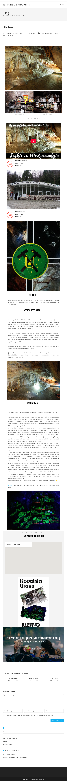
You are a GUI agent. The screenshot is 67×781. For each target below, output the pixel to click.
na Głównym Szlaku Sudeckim (37, 649)
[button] (6, 103)
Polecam (5, 757)
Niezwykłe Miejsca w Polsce (16, 4)
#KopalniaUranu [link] (17, 485)
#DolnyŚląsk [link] (45, 485)
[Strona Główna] (3, 15)
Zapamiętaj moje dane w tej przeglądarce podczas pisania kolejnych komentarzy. (29, 715)
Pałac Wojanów (11, 754)
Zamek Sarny (33, 678)
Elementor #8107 (7, 735)
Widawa (5, 741)
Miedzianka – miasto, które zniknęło (18, 757)
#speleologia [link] (24, 355)
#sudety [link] (44, 353)
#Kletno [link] (10, 485)
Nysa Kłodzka (13, 678)
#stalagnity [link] (45, 355)
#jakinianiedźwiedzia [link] (19, 353)
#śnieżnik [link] (28, 353)
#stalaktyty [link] (35, 355)
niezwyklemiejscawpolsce (14, 33)
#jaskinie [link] (10, 353)
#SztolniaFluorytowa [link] (36, 485)
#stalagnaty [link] (56, 355)
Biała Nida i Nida (7, 744)
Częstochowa (54, 678)
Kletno (23, 15)
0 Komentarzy (10, 35)
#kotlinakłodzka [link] (12, 355)
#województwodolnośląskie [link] (15, 357)
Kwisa (4, 732)
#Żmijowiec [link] (26, 485)
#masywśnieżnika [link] (37, 353)
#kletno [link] (49, 353)
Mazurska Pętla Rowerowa (10, 738)
